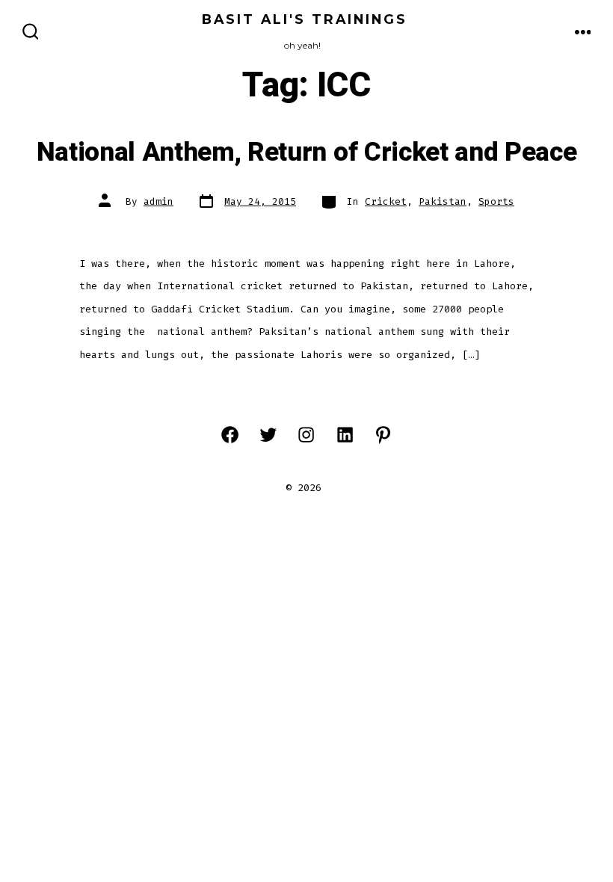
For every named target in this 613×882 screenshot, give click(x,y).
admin (158, 201)
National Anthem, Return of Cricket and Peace (307, 152)
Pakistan (442, 201)
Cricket (386, 201)
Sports (496, 201)
